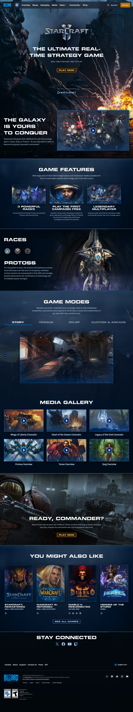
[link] (66, 93)
